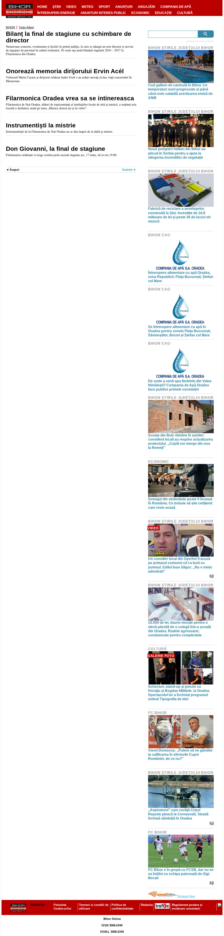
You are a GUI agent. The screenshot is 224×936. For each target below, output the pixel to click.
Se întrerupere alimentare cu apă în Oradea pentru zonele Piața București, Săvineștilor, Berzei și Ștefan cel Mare (179, 331)
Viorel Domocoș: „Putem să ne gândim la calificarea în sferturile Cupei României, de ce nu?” (180, 754)
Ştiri (56, 7)
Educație (163, 13)
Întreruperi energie (56, 13)
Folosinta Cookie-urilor (62, 906)
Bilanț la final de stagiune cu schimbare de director (68, 37)
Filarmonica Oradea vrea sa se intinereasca (70, 98)
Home (42, 7)
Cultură (185, 13)
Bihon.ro (38, 904)
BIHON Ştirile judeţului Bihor (181, 48)
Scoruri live (186, 896)
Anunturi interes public (103, 13)
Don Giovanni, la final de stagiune (55, 149)
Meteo (87, 7)
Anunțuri (124, 7)
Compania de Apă (175, 7)
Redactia (147, 904)
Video (71, 7)
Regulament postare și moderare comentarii (187, 906)
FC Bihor (157, 713)
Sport (104, 7)
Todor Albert (26, 27)
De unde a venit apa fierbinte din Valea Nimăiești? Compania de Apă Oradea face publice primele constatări (179, 385)
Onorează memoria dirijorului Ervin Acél (65, 71)
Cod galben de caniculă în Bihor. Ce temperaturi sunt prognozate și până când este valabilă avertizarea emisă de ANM (180, 91)
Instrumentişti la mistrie (41, 125)
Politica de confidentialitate (122, 906)
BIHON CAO (159, 235)
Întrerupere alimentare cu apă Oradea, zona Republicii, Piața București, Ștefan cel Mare (180, 277)
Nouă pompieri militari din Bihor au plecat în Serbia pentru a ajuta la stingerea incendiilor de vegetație (177, 153)
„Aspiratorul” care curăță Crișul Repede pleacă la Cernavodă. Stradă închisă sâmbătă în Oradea (178, 814)
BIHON (10, 27)
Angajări (146, 7)
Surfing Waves (206, 41)
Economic (140, 13)
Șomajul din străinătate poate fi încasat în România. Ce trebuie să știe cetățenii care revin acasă (180, 503)
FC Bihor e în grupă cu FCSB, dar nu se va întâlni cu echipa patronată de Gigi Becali (181, 874)
